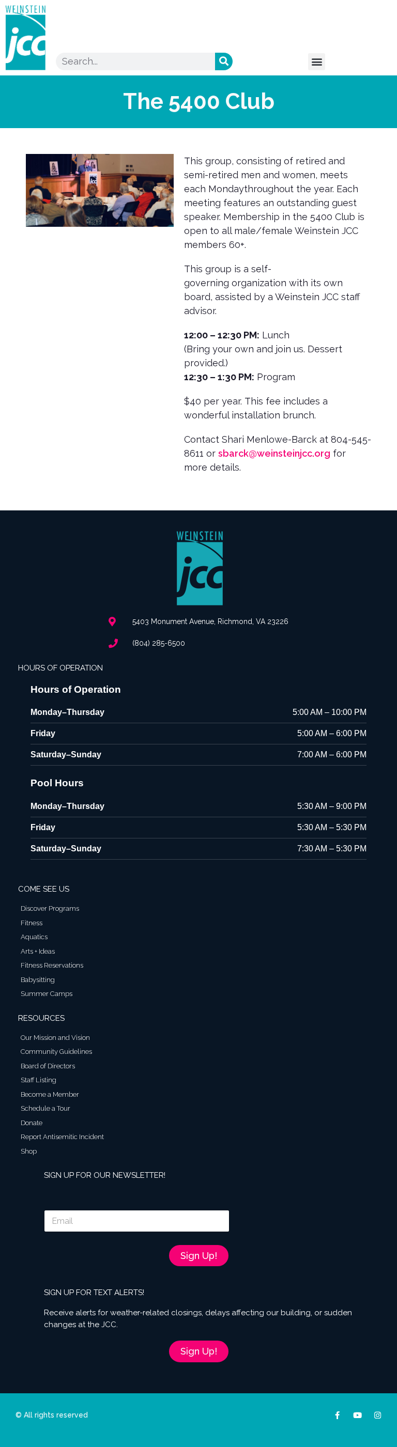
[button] (316, 61)
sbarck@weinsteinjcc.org (274, 453)
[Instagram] (377, 1415)
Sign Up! (198, 1255)
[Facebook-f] (337, 1415)
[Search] (224, 61)
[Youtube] (357, 1415)
